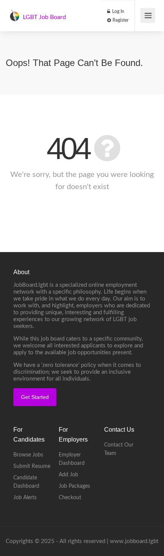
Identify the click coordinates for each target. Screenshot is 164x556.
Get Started (35, 397)
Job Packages (74, 486)
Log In (117, 11)
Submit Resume (31, 466)
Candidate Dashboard (26, 482)
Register (120, 20)
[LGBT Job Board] (14, 12)
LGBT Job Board (44, 17)
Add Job (68, 474)
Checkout (70, 497)
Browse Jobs (28, 455)
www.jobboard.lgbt (134, 541)
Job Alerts (25, 497)
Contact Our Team (118, 449)
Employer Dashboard (72, 459)
